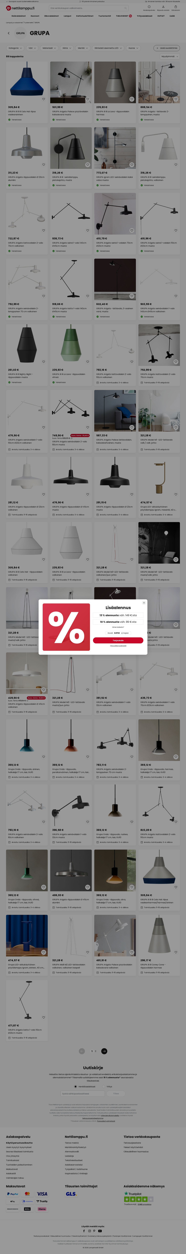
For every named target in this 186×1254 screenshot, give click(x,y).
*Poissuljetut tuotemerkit (118, 646)
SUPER (118, 633)
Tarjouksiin (118, 640)
